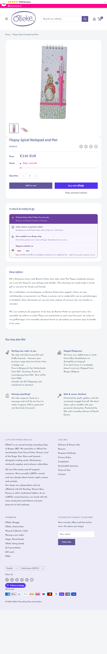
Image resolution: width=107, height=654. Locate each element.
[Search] (85, 19)
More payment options (76, 193)
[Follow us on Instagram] (22, 580)
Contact (62, 474)
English (10, 568)
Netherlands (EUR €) (30, 568)
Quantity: (13, 176)
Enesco (13, 147)
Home (7, 35)
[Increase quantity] (36, 176)
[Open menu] (6, 19)
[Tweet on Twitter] (91, 146)
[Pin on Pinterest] (86, 146)
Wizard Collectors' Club (16, 531)
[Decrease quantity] (22, 176)
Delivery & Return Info (69, 445)
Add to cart (30, 186)
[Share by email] (96, 146)
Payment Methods (67, 453)
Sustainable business (68, 466)
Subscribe (66, 542)
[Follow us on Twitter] (12, 580)
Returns (62, 449)
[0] (99, 18)
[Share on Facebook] (81, 146)
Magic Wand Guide (14, 539)
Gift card (9, 552)
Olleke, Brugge (12, 522)
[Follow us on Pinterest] (27, 580)
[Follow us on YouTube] (32, 580)
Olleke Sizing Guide (14, 544)
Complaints (63, 462)
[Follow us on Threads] (17, 580)
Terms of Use (64, 470)
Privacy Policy (64, 457)
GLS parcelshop (12, 548)
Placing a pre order (14, 535)
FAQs (7, 556)
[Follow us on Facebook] (7, 580)
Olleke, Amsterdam (14, 527)
